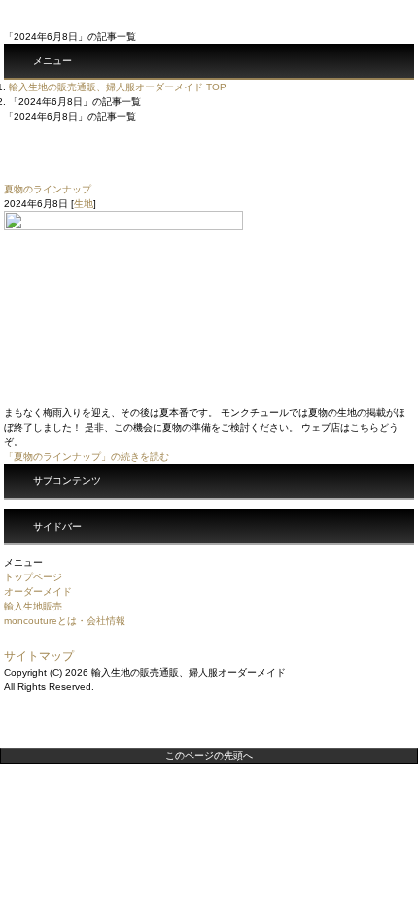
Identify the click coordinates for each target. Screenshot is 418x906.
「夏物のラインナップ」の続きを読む (86, 456)
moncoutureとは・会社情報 (64, 620)
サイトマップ (39, 656)
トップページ (33, 577)
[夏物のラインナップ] (123, 398)
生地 (83, 203)
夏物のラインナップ (47, 189)
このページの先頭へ (209, 755)
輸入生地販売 (33, 606)
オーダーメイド (38, 591)
